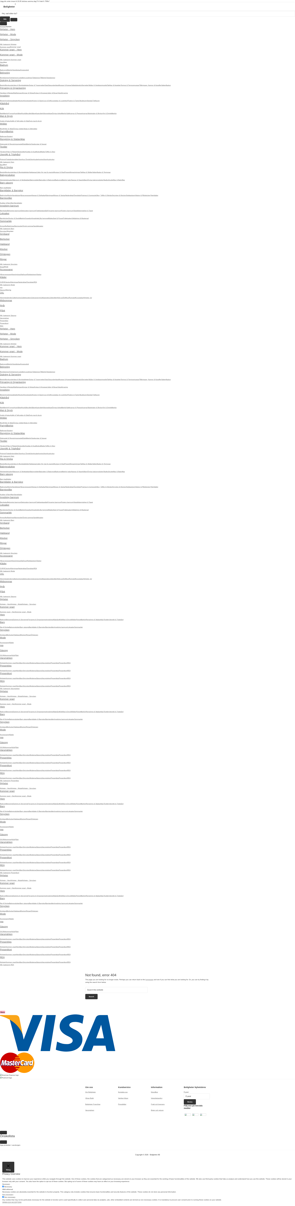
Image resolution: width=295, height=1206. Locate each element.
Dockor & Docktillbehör (16, 218)
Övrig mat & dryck (35, 121)
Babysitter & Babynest (47, 180)
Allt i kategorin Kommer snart (10, 60)
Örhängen (5, 254)
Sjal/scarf (24, 274)
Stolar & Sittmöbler (30, 129)
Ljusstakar (80, 298)
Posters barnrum (67, 211)
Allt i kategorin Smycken (8, 264)
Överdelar (77, 195)
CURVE (3, 282)
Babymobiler (34, 180)
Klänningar (49, 195)
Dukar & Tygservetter (36, 85)
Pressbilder (122, 1104)
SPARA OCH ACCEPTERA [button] (11, 1202)
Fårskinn (3, 152)
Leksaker (4, 213)
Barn (1, 165)
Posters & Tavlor (73, 101)
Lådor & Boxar (52, 93)
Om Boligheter (90, 1092)
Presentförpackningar (72, 172)
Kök (2, 108)
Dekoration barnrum (28, 211)
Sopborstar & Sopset (38, 144)
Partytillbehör (6, 131)
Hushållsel (17, 113)
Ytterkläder (154, 195)
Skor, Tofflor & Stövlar (104, 195)
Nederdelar (69, 195)
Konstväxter (28, 101)
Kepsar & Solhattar (38, 195)
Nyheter (3, 26)
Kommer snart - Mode (11, 54)
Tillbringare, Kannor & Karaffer (150, 85)
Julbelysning (16, 298)
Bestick (2, 85)
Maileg (50, 218)
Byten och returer (157, 1110)
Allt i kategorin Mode (7, 285)
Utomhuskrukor (49, 159)
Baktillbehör (4, 113)
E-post (186, 1092)
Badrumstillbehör (6, 70)
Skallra (105, 180)
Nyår (2, 305)
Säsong (3, 290)
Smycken (3, 231)
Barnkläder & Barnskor (11, 190)
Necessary (8, 1187)
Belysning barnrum (14, 211)
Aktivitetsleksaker (6, 180)
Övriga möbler (18, 129)
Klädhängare (17, 93)
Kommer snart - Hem (11, 49)
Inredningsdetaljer (11, 101)
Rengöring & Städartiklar (12, 139)
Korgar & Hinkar (28, 93)
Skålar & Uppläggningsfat (97, 85)
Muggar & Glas (58, 172)
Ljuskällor (21, 78)
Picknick (3, 159)
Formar (11, 113)
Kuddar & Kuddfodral (33, 152)
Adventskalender (6, 298)
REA (35, 282)
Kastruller (39, 113)
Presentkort (4, 323)
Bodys (9, 195)
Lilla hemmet (43, 218)
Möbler (3, 124)
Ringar (3, 259)
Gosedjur (28, 218)
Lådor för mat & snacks (45, 172)
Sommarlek (6, 221)
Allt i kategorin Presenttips (9, 781)
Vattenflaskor (166, 85)
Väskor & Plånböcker (142, 195)
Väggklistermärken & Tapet (83, 211)
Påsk (2, 310)
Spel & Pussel (58, 218)
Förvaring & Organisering (13, 88)
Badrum (4, 65)
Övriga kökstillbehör (59, 113)
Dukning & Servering (10, 80)
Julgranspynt (35, 298)
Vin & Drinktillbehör (110, 113)
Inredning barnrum (9, 205)
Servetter (85, 85)
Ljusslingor (28, 78)
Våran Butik (89, 1098)
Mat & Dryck (6, 116)
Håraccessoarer (26, 195)
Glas (46, 85)
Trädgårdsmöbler (12, 159)
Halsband (5, 244)
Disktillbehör (26, 144)
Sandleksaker (38, 226)
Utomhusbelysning (36, 159)
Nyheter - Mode (8, 34)
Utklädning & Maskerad (80, 218)
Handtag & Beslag (6, 93)
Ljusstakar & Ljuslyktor (59, 101)
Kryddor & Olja (23, 121)
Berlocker (5, 239)
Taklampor (36, 78)
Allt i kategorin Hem (7, 162)
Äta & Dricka (6, 167)
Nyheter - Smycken (10, 39)
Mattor (43, 152)
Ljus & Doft (47, 101)
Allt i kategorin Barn (7, 229)
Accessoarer (6, 269)
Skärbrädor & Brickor (95, 113)
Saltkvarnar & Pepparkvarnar (77, 113)
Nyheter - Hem (7, 29)
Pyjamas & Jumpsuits (88, 195)
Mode (2, 267)
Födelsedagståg (41, 211)
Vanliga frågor (123, 1098)
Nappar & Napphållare (79, 180)
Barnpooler (18, 226)
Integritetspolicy (156, 1098)
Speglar (90, 101)
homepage (149, 979)
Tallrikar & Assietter (114, 85)
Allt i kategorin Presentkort (9, 873)
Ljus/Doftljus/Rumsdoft (68, 298)
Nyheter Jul (88, 298)
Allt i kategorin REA (7, 965)
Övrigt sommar (27, 226)
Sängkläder (18, 203)
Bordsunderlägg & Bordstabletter (17, 85)
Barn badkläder (5, 188)
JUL (2, 292)
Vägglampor (50, 78)
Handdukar (16, 70)
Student (10, 136)
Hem (1, 62)
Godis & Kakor (5, 121)
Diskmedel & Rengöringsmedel (11, 144)
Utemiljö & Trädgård (10, 154)
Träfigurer (96, 101)
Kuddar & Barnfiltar (7, 203)
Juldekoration (26, 298)
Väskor (38, 274)
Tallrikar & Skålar (86, 172)
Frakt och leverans (158, 1104)
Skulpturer (83, 101)
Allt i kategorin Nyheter (8, 44)
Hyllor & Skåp (8, 129)
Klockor (21, 101)
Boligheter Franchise (92, 1104)
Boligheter (9, 6)
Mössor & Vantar (59, 195)
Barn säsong (6, 182)
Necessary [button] (6, 1184)
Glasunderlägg (53, 85)
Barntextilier (6, 198)
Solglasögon (130, 195)
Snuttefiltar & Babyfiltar (116, 180)
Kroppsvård (24, 70)
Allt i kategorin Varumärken (10, 688)
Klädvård (4, 103)
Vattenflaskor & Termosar (101, 172)
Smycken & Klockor (119, 195)
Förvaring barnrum (54, 211)
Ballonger (3, 136)
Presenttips (4, 321)
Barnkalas (3, 211)
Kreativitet (35, 218)
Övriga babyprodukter (95, 180)
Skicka (189, 1102)
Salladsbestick (76, 85)
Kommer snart (5, 47)
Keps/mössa (16, 274)
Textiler (3, 147)
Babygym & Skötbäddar (21, 180)
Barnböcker (4, 218)
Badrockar (3, 195)
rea (1, 287)
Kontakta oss (123, 1092)
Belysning (5, 72)
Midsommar (6, 300)
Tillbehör (43, 78)
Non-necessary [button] (7, 1194)
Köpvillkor (154, 1092)
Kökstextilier (21, 152)
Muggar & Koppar (65, 85)
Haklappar (33, 172)
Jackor (8, 282)
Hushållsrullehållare (28, 113)
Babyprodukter (7, 175)
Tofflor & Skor (50, 152)
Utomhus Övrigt (24, 159)
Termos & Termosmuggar (130, 85)
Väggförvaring (63, 93)
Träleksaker (67, 218)
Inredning (5, 95)
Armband (4, 234)
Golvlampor (13, 78)
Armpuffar (3, 226)
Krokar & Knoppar (40, 93)
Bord (1, 129)
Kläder (3, 277)
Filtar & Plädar (11, 152)
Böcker (2, 101)
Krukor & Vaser (37, 101)
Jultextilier (53, 298)
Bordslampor (4, 78)
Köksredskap (47, 113)
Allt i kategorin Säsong (8, 315)
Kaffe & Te (14, 121)
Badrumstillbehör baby (63, 180)
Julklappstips (45, 298)
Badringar (10, 226)
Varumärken (4, 318)
